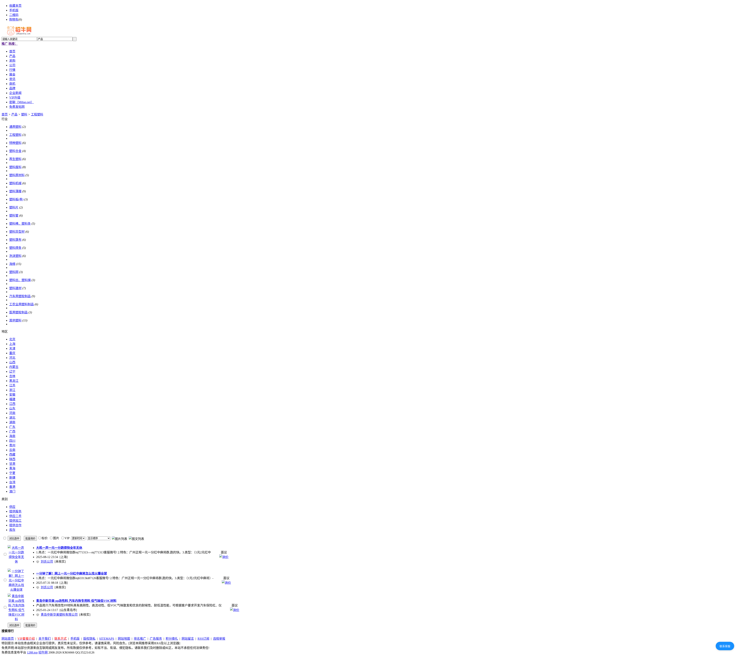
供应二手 (15, 516)
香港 (12, 486)
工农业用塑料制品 (21, 304)
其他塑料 (15, 320)
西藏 (12, 454)
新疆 (12, 477)
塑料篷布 (15, 239)
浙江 (12, 390)
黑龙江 (13, 380)
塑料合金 (15, 151)
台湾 (12, 482)
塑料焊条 (15, 247)
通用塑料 (15, 126)
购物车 (13, 19)
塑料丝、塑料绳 (20, 280)
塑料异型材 (17, 231)
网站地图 (124, 638)
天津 (12, 348)
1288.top (32, 652)
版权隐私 (89, 638)
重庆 (12, 353)
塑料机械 (15, 183)
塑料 (24, 114)
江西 (12, 403)
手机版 (13, 10)
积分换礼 (172, 638)
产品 (14, 114)
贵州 (12, 445)
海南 (12, 436)
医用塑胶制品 (18, 312)
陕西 (12, 459)
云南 (12, 450)
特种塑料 (15, 142)
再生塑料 (15, 159)
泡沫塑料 (15, 255)
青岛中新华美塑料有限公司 (59, 614)
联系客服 (725, 646)
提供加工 (15, 520)
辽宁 (12, 371)
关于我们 (44, 638)
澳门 (12, 491)
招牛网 (43, 652)
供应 (12, 506)
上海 (12, 343)
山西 (12, 362)
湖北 (12, 417)
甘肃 (12, 463)
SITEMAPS (106, 638)
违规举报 (219, 638)
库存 (12, 529)
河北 (12, 357)
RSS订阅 (203, 638)
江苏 (12, 385)
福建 (12, 399)
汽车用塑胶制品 (20, 296)
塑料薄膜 (15, 191)
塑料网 (13, 272)
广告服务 (156, 638)
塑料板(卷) (16, 199)
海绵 (12, 264)
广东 (12, 426)
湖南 (12, 422)
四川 (12, 440)
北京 (12, 339)
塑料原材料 (17, 175)
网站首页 (8, 638)
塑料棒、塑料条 (20, 223)
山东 (12, 408)
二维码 (13, 15)
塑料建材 (15, 288)
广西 (12, 431)
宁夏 (12, 473)
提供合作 (15, 525)
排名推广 (140, 638)
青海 (12, 468)
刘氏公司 (47, 561)
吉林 (12, 376)
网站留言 (188, 638)
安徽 (12, 394)
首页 (5, 114)
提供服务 (15, 511)
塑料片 (13, 207)
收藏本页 (15, 5)
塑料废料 (15, 167)
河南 (12, 413)
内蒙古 (13, 367)
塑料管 (13, 215)
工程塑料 (37, 114)
